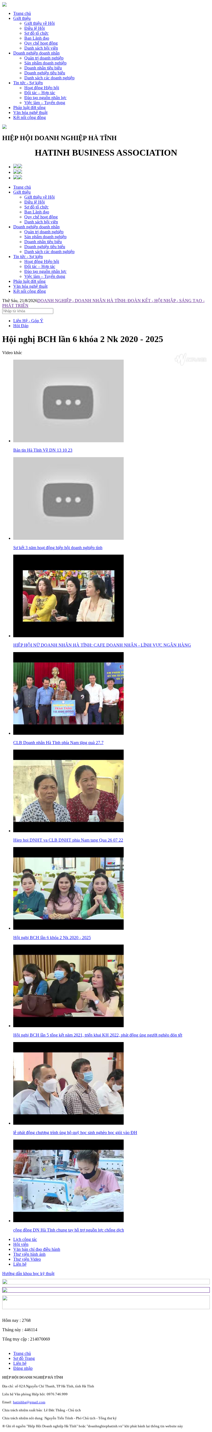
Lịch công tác (25, 1239)
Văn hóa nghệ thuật (30, 112)
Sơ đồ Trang (24, 1358)
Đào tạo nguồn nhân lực (45, 271)
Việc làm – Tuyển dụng (44, 276)
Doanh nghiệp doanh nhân (36, 53)
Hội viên (20, 1244)
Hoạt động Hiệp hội (41, 261)
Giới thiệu (22, 18)
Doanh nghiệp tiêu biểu (44, 246)
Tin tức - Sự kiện (28, 82)
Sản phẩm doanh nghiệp (45, 236)
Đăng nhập (23, 1368)
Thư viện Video (27, 1259)
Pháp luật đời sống (29, 107)
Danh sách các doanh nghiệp (49, 251)
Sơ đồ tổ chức (36, 207)
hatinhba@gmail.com (29, 1402)
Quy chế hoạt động (41, 217)
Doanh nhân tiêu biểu (43, 241)
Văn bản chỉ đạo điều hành (36, 1249)
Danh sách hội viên (41, 221)
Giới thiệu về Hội (39, 197)
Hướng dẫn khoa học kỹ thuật (28, 1273)
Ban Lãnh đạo (36, 212)
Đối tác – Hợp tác (39, 266)
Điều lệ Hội (34, 202)
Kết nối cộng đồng (29, 117)
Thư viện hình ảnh (29, 1254)
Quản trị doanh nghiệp (43, 231)
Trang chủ (22, 13)
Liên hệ (19, 1264)
